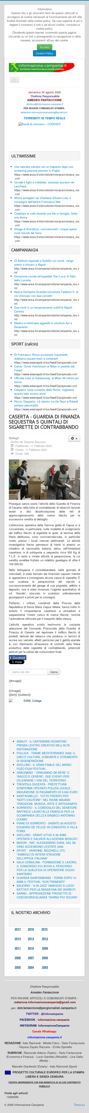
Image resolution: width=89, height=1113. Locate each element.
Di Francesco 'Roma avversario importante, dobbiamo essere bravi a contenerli (41, 357)
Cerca (54, 672)
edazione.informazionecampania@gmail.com (44, 112)
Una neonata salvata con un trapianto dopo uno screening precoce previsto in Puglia (43, 169)
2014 (18, 939)
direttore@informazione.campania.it (44, 104)
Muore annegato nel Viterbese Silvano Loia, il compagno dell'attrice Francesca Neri (42, 200)
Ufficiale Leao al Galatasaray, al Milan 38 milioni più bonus (46, 380)
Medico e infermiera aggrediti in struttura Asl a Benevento (43, 325)
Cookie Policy (44, 53)
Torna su (79, 1105)
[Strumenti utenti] (74, 438)
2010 (31, 948)
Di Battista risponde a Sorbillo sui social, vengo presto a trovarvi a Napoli (43, 263)
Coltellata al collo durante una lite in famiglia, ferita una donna (45, 215)
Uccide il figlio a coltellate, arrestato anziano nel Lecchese (44, 184)
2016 (31, 929)
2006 (45, 958)
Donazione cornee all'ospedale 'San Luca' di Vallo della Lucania (45, 278)
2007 (31, 958)
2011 (18, 948)
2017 (18, 929)
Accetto (44, 47)
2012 (45, 939)
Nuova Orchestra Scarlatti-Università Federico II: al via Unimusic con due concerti (46, 294)
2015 (44, 929)
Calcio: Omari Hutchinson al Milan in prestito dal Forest (44, 368)
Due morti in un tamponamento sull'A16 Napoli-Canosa (43, 309)
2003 (45, 967)
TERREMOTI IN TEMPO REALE (44, 118)
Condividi (17, 657)
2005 (18, 967)
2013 (31, 939)
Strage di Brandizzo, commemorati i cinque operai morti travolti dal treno (45, 231)
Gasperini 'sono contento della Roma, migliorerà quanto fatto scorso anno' (44, 392)
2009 (45, 948)
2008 (18, 958)
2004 (31, 967)
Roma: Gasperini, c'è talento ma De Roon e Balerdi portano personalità (46, 403)
